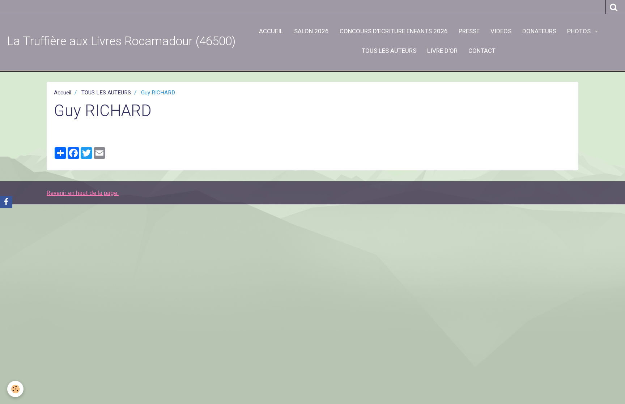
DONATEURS (539, 31)
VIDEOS (500, 31)
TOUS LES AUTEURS (389, 50)
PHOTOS (579, 31)
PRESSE (469, 31)
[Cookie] (15, 389)
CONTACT (482, 50)
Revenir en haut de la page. (83, 192)
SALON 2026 (311, 31)
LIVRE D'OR (442, 50)
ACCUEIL (271, 31)
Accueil (62, 92)
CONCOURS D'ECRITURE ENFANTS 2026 (394, 31)
